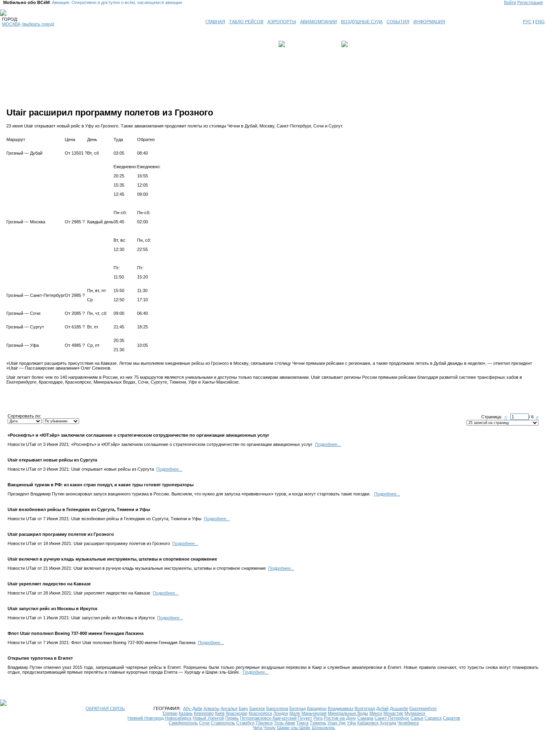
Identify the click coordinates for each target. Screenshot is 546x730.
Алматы (211, 708)
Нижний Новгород (145, 718)
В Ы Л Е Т (298, 44)
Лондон (280, 713)
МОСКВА (11, 24)
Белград (297, 708)
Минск (375, 713)
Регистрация (530, 2)
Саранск (433, 718)
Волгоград (365, 708)
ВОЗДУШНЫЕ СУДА (362, 21)
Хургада (388, 722)
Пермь (232, 718)
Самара (365, 718)
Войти (510, 2)
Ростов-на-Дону (340, 718)
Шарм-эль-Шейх (294, 727)
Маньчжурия (314, 713)
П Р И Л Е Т (361, 44)
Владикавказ (340, 708)
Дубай (382, 708)
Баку (243, 708)
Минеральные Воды (348, 713)
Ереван (170, 713)
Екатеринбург (423, 708)
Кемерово (204, 713)
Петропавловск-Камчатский (268, 718)
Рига (318, 718)
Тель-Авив (284, 722)
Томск (302, 722)
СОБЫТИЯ (398, 21)
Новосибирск (178, 718)
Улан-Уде (336, 722)
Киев (220, 713)
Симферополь (183, 722)
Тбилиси (264, 722)
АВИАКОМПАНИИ (318, 21)
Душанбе (399, 708)
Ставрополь (223, 722)
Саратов (451, 718)
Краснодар (236, 713)
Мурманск (415, 713)
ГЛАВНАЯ (215, 21)
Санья (416, 718)
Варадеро (317, 708)
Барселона (277, 708)
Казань (186, 713)
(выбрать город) (38, 24)
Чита (257, 727)
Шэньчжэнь (323, 727)
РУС (527, 21)
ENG (540, 21)
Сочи (204, 722)
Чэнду (269, 727)
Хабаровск (368, 722)
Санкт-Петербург (392, 718)
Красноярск (260, 713)
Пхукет (305, 718)
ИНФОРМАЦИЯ (429, 21)
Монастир (393, 713)
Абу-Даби (192, 708)
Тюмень (318, 722)
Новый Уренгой (208, 718)
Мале (294, 713)
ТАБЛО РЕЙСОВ (246, 21)
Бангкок (257, 708)
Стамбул (245, 722)
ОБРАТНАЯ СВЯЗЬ (105, 708)
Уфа (351, 722)
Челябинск (408, 722)
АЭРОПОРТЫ (281, 21)
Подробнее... (328, 444)
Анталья (229, 708)
